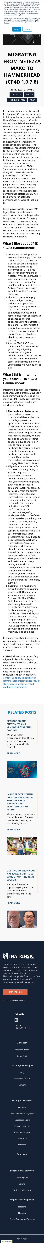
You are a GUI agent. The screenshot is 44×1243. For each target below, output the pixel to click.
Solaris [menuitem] (22, 1184)
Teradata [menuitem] (22, 1144)
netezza (16, 94)
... (27, 823)
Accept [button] (16, 29)
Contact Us (15, 992)
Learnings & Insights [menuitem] (22, 1065)
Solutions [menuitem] (22, 1154)
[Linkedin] (16, 1020)
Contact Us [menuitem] (22, 1056)
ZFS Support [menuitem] (22, 1138)
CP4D (32, 100)
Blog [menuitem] (22, 1072)
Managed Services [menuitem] (22, 1100)
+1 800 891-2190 (22, 1028)
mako (29, 94)
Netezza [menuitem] (22, 1107)
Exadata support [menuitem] (22, 1120)
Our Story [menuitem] (22, 1042)
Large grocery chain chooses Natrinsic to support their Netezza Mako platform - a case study (20, 802)
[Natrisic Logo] (22, 956)
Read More (13, 753)
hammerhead (17, 100)
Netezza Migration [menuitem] (22, 1190)
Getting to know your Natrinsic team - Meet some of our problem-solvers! (21, 875)
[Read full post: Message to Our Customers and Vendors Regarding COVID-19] (22, 773)
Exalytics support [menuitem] (22, 1132)
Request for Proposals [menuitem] (22, 1199)
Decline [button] (27, 29)
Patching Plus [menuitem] (22, 1177)
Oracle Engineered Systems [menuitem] (22, 1113)
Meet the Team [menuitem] (22, 1049)
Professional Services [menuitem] (22, 1170)
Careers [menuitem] (22, 1085)
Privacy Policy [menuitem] (22, 1239)
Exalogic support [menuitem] (22, 1126)
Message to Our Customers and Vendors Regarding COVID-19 (19, 726)
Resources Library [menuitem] (22, 1078)
